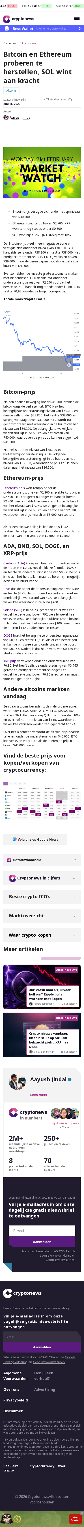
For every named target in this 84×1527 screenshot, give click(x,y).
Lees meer (38, 1095)
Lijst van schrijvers (65, 1123)
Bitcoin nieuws (28, 43)
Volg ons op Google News (37, 839)
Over (61, 1466)
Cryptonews (9, 43)
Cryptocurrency (42, 1466)
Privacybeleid (14, 1400)
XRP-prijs (9, 661)
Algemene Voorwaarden (14, 1376)
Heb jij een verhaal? (43, 1376)
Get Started (75, 1518)
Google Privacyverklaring (55, 1255)
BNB (6, 589)
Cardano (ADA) (14, 563)
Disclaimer (13, 1411)
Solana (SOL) (12, 610)
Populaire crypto (11, 1468)
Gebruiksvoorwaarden (60, 1260)
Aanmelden (42, 1242)
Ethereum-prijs (14, 488)
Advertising (44, 1389)
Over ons (11, 1389)
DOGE (7, 635)
